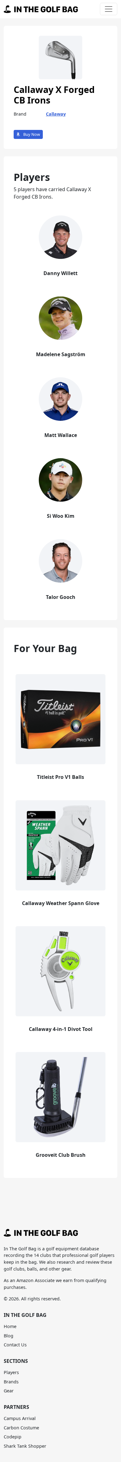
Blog (8, 1336)
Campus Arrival (20, 1418)
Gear (9, 1391)
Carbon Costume (21, 1428)
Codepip (12, 1437)
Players (11, 1372)
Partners (16, 1407)
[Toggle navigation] (108, 9)
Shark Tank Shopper (25, 1446)
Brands (11, 1382)
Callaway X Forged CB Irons (54, 94)
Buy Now (31, 134)
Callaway (56, 114)
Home (10, 1326)
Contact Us (15, 1345)
